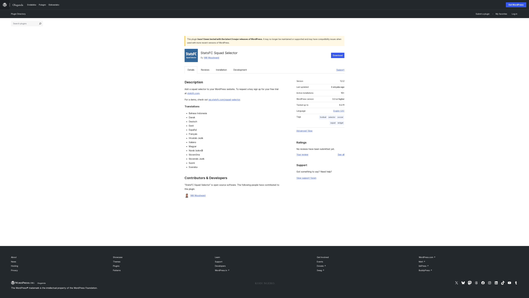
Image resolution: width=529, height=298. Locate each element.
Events (320, 261)
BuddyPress (425, 270)
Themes (116, 261)
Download (338, 55)
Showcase (117, 257)
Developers (220, 266)
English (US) (338, 111)
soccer (340, 117)
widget (340, 123)
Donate (321, 266)
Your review (302, 154)
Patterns (117, 270)
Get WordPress (516, 5)
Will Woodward (211, 57)
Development (240, 69)
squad (332, 123)
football (323, 117)
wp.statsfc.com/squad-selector (224, 99)
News (13, 261)
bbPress (424, 266)
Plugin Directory (18, 14)
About (14, 257)
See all (341, 154)
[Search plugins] (40, 23)
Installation (221, 69)
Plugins (116, 266)
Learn (217, 257)
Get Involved (323, 257)
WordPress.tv (222, 270)
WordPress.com (427, 257)
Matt (422, 261)
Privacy (14, 270)
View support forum (306, 178)
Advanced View (304, 130)
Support (340, 69)
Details (190, 69)
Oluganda (41, 283)
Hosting (14, 266)
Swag (320, 270)
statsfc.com (193, 93)
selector (331, 117)
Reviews (205, 69)
